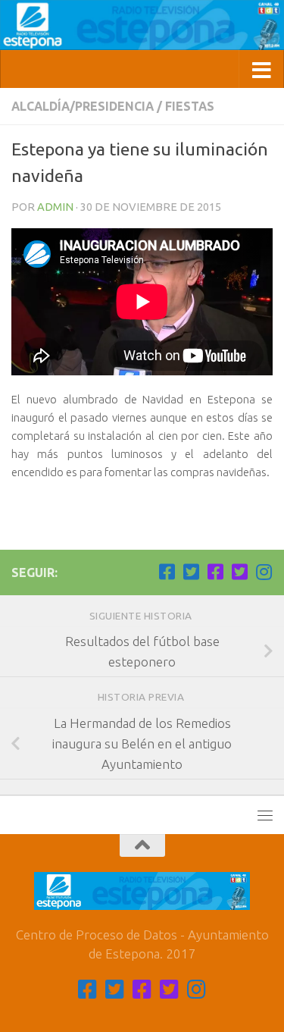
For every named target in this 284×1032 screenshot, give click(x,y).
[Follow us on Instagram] (263, 572)
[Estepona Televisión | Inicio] (142, 25)
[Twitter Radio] (239, 572)
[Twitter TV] (191, 572)
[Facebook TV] (167, 572)
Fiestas (189, 106)
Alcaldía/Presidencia (82, 106)
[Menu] (265, 815)
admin (55, 206)
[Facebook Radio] (215, 572)
